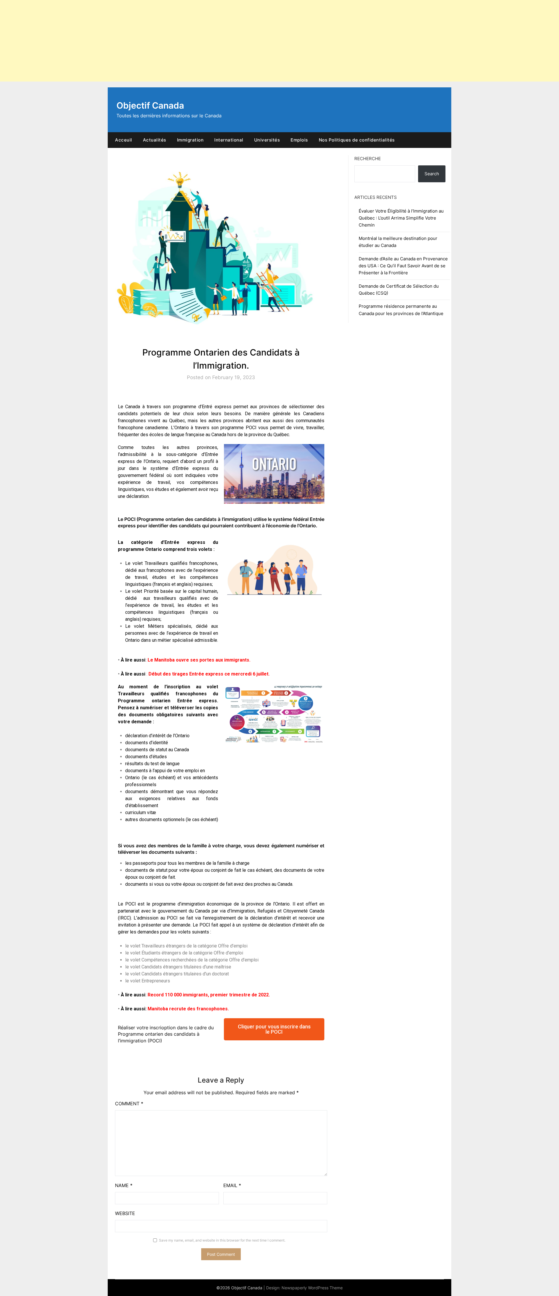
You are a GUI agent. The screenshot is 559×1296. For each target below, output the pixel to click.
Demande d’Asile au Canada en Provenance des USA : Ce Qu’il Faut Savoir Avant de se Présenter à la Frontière (403, 266)
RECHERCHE (367, 158)
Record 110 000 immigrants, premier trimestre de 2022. (209, 995)
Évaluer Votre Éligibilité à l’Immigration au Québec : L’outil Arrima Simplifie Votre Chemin (401, 218)
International (228, 140)
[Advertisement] (174, 41)
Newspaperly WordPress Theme (312, 1287)
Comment (129, 1103)
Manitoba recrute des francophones (188, 1009)
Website (125, 1213)
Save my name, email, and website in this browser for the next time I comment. (222, 1240)
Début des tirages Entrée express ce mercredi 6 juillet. (209, 674)
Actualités (154, 140)
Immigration (190, 140)
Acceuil (123, 140)
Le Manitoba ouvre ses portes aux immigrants (198, 660)
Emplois (299, 140)
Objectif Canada (150, 105)
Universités (267, 140)
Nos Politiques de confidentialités (357, 140)
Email (232, 1185)
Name (123, 1185)
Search (431, 173)
